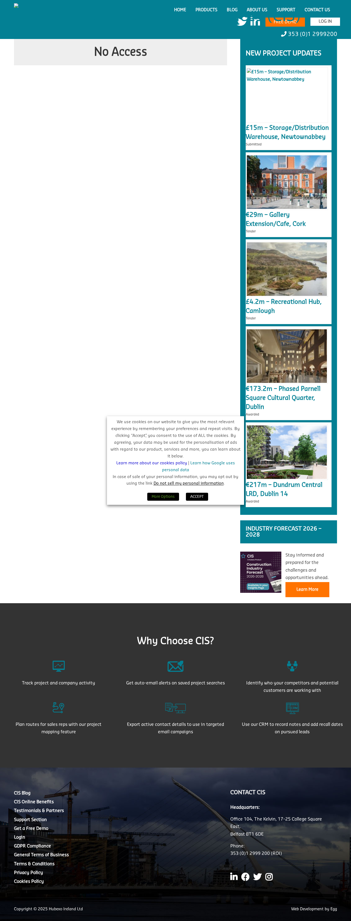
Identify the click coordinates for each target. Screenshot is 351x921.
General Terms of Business (41, 855)
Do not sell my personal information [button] (189, 484)
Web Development (308, 909)
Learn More (307, 590)
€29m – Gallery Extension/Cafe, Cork (276, 219)
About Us (257, 10)
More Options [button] (163, 497)
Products (206, 10)
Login (19, 837)
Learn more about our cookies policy (152, 463)
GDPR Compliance (32, 846)
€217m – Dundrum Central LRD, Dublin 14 (284, 489)
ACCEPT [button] (197, 497)
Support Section (30, 820)
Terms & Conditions (34, 864)
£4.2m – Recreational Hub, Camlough (284, 306)
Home (180, 10)
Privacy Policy (28, 873)
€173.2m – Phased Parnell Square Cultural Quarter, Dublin (283, 398)
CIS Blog (22, 793)
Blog (232, 10)
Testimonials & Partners (39, 810)
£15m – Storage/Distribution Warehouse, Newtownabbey (287, 132)
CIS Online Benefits (34, 802)
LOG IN (325, 21)
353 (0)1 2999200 (312, 34)
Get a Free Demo (31, 828)
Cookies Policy (29, 881)
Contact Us (317, 10)
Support (286, 10)
